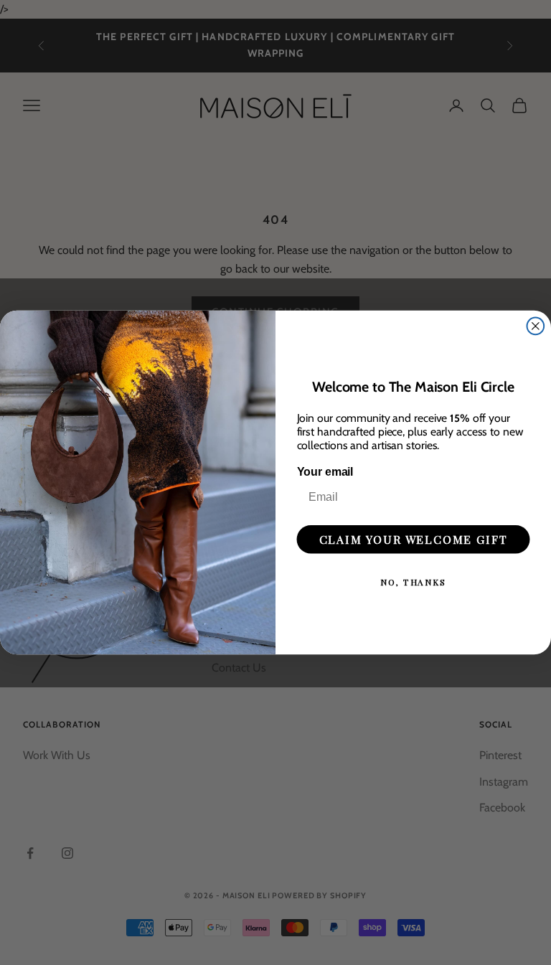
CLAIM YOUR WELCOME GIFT (413, 538)
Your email (325, 472)
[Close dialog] (536, 325)
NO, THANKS (413, 581)
